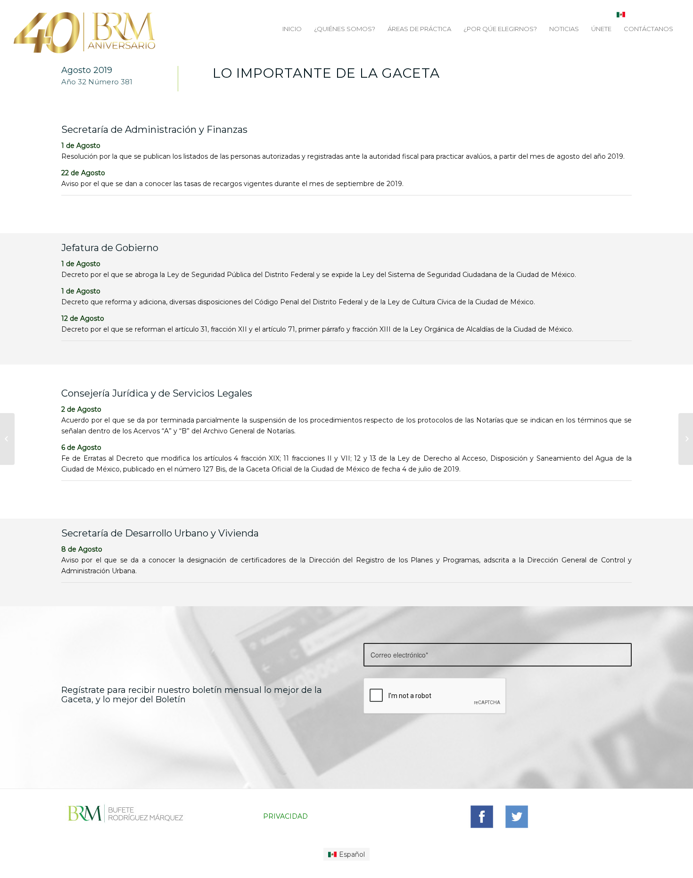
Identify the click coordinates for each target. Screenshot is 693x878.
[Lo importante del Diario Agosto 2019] (685, 439)
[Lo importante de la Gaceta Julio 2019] (7, 439)
